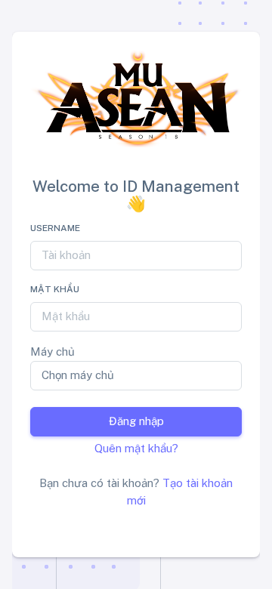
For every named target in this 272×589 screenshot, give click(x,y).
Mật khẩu (54, 289)
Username (55, 228)
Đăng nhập (136, 421)
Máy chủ (52, 351)
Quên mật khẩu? (136, 448)
